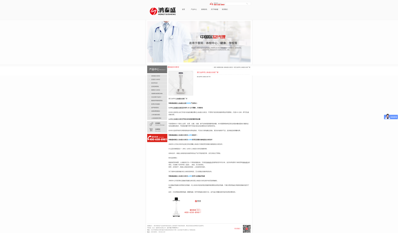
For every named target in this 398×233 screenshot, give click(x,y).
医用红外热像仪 (155, 104)
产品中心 (194, 9)
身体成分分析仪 (228, 67)
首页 (183, 9)
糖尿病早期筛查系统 (157, 100)
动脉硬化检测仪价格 (157, 93)
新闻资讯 (204, 9)
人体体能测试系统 (156, 118)
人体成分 (179, 98)
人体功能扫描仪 (155, 114)
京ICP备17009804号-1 (173, 228)
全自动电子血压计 (156, 97)
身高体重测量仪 (155, 111)
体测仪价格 (220, 67)
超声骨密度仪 (155, 107)
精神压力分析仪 (155, 90)
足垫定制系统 (155, 86)
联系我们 (225, 9)
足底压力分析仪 (155, 79)
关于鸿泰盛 (214, 9)
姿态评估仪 (154, 83)
